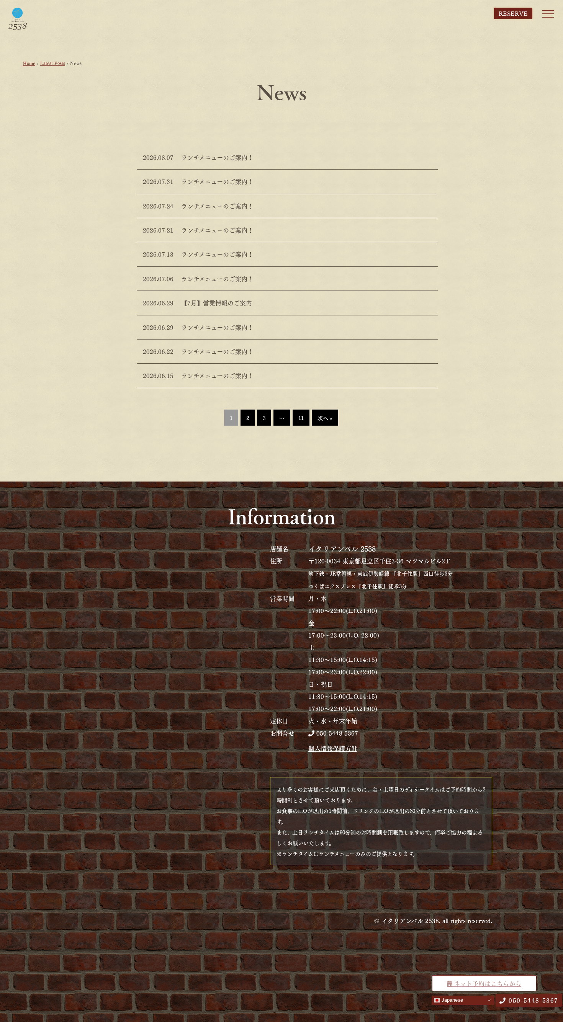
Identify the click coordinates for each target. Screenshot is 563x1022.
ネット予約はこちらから (486, 983)
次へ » (325, 417)
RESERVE (513, 13)
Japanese (451, 1000)
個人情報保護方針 (332, 748)
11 (301, 417)
